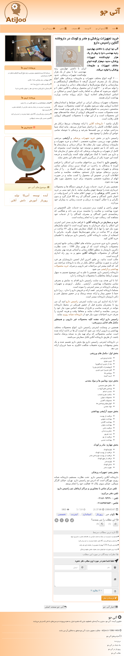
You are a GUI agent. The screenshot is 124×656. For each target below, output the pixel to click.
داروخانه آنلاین (96, 123)
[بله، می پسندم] (115, 523)
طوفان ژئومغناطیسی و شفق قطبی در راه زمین (35, 103)
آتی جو (110, 11)
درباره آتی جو (48, 28)
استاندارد (87, 514)
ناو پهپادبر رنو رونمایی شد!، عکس (39, 80)
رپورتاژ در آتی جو (114, 649)
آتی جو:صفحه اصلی (54, 607)
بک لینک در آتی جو (114, 645)
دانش (62, 28)
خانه (114, 28)
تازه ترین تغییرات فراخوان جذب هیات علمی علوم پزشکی (99, 549)
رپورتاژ (99, 514)
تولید (16, 195)
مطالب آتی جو (116, 653)
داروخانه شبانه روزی (72, 314)
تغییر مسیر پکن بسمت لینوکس (40, 118)
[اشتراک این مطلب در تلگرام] (72, 520)
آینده (45, 195)
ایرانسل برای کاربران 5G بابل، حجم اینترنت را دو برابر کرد (98, 540)
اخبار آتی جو (109, 607)
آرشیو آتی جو (101, 28)
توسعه (87, 28)
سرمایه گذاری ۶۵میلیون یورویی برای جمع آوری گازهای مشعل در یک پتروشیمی (29, 74)
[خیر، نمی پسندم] (102, 523)
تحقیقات (75, 28)
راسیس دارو (72, 301)
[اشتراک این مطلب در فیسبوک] (67, 520)
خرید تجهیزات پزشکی (84, 138)
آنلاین (13, 200)
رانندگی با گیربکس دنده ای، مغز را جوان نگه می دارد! (32, 88)
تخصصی (62, 514)
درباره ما (117, 641)
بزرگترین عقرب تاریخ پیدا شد (40, 84)
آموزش (33, 200)
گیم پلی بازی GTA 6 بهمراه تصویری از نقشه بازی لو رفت (98, 545)
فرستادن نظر (109, 598)
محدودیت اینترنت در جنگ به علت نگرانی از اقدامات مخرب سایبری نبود (94, 536)
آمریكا (26, 195)
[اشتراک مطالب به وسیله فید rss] (56, 520)
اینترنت (74, 514)
